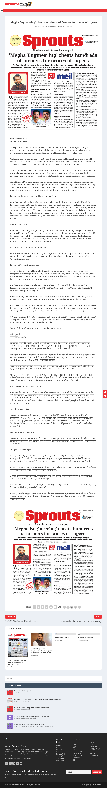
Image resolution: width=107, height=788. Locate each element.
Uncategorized (26, 692)
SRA (74, 762)
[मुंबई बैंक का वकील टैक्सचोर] (65, 634)
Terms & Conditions (60, 757)
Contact (59, 752)
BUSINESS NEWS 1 (18, 785)
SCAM (75, 747)
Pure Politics (35, 726)
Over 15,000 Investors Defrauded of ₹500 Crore (29, 724)
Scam (41, 726)
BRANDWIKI (97, 785)
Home (58, 745)
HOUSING (94, 743)
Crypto (24, 726)
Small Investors (48, 726)
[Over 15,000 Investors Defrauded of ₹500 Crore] (10, 726)
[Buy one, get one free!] (88, 634)
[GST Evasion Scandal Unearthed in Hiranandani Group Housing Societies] (10, 700)
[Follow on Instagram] (13, 763)
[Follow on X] (10, 763)
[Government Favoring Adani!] (10, 692)
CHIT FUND (77, 754)
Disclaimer (60, 761)
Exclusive (61, 26)
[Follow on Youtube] (21, 763)
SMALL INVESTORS (94, 754)
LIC (91, 745)
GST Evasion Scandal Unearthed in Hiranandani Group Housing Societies (37, 699)
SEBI (75, 743)
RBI (74, 745)
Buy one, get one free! (85, 637)
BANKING (93, 747)
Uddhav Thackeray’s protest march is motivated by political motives (17, 662)
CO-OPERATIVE (77, 750)
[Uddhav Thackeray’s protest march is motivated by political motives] (18, 645)
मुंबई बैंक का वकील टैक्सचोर (62, 637)
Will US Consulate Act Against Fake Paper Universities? (31, 708)
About (58, 747)
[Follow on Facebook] (6, 763)
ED (74, 760)
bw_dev (44, 26)
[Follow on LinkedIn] (17, 763)
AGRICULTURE (79, 756)
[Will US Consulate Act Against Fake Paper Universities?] (10, 709)
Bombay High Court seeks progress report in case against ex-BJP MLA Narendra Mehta (41, 650)
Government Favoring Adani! (23, 691)
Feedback (59, 750)
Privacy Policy (61, 754)
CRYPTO (76, 758)
